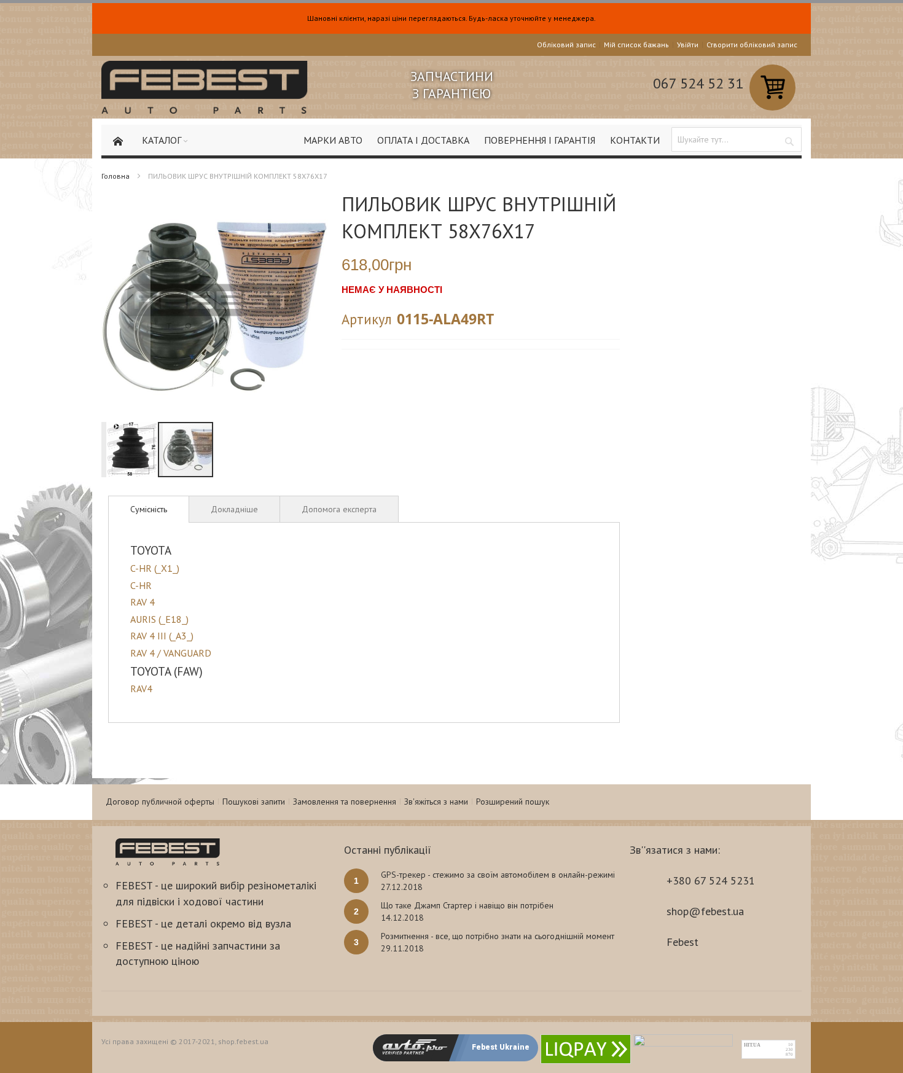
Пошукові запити (253, 801)
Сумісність (148, 509)
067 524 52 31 (698, 83)
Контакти (635, 140)
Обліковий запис (566, 44)
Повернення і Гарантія (539, 140)
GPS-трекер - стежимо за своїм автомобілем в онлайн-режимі (498, 874)
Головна (115, 176)
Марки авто (332, 140)
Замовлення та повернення (344, 801)
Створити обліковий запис (751, 44)
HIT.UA (752, 1045)
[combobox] (736, 139)
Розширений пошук (512, 801)
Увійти (687, 44)
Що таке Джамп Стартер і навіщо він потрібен (467, 905)
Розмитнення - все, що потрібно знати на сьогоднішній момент (497, 936)
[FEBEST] (204, 87)
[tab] (148, 509)
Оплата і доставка (423, 140)
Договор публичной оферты (160, 801)
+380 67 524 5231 (710, 880)
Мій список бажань (636, 44)
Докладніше (234, 509)
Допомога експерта (339, 509)
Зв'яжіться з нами (436, 801)
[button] (125, 307)
